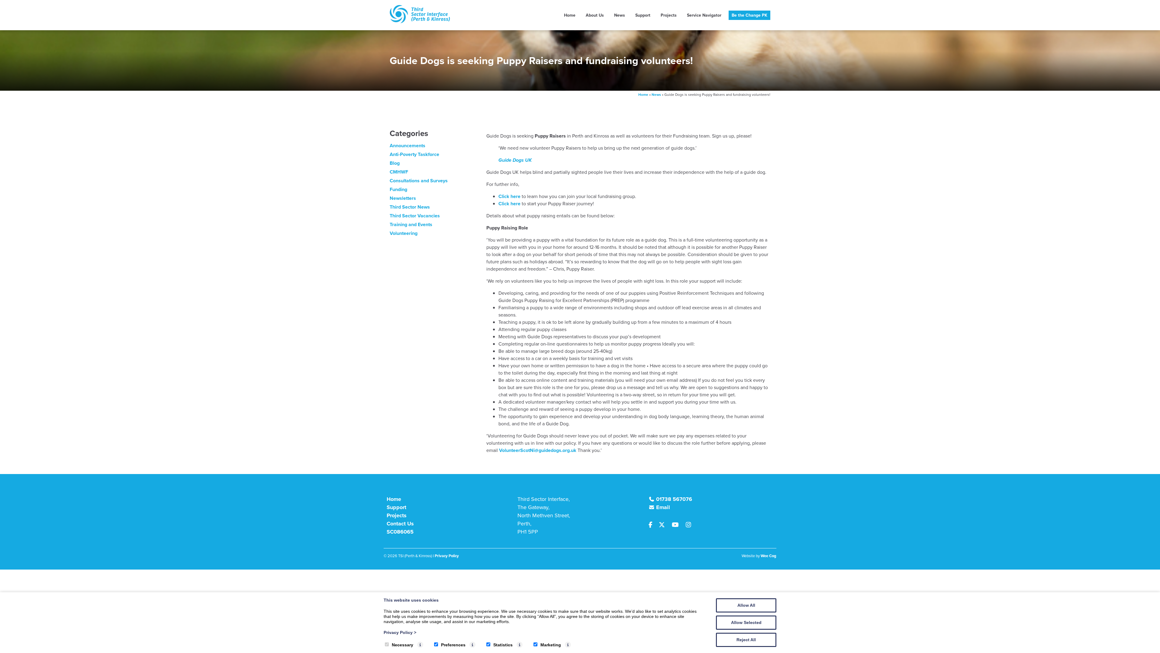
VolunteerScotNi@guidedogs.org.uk (537, 450)
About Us (595, 15)
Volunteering (403, 233)
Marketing (550, 644)
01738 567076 (674, 499)
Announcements (407, 145)
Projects (669, 15)
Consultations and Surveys (419, 180)
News (619, 15)
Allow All (746, 605)
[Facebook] (653, 525)
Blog (395, 163)
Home (569, 15)
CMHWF (399, 171)
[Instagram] (690, 525)
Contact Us (400, 524)
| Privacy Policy (446, 556)
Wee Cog (768, 556)
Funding (398, 189)
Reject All (746, 639)
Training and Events (411, 224)
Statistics (503, 644)
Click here (509, 196)
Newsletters (403, 198)
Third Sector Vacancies (415, 215)
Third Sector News (410, 206)
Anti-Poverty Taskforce (414, 154)
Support (642, 15)
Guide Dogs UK (515, 160)
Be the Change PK (749, 15)
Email (663, 507)
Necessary (402, 644)
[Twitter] (664, 525)
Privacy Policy (400, 632)
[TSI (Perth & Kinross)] (420, 21)
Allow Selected (746, 622)
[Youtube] (677, 525)
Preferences (453, 644)
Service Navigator (704, 15)
